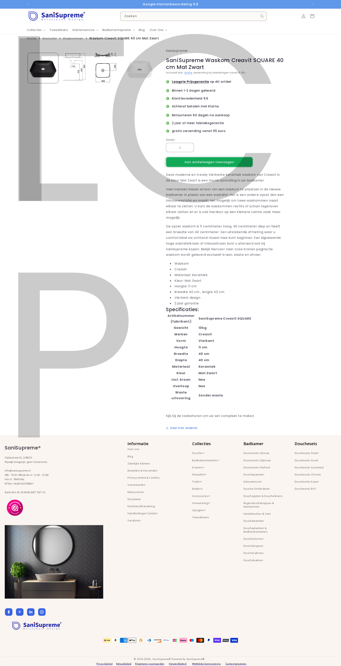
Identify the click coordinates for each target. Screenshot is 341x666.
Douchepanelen (254, 474)
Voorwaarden (136, 484)
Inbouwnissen (253, 481)
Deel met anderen (184, 428)
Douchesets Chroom (308, 474)
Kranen (197, 467)
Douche (197, 453)
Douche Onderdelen (257, 488)
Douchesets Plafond (257, 467)
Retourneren (135, 492)
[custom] (20, 612)
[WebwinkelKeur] (15, 507)
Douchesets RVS (305, 488)
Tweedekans (200, 517)
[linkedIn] (31, 612)
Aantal (170, 140)
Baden (196, 488)
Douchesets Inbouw (256, 453)
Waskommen (73, 38)
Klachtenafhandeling (141, 506)
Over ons (133, 449)
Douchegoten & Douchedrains (263, 496)
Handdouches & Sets (257, 513)
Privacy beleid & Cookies (143, 477)
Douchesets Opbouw (257, 460)
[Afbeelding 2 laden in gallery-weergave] (75, 68)
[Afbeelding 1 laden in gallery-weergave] (43, 68)
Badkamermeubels (204, 460)
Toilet (196, 481)
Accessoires (200, 496)
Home (31, 38)
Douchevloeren (254, 538)
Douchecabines (254, 553)
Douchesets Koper (307, 481)
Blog (130, 456)
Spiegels (197, 510)
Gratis (188, 72)
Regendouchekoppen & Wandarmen (259, 504)
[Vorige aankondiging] (27, 4)
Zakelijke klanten (138, 463)
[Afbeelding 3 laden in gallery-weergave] (107, 68)
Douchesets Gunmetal (309, 467)
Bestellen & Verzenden (142, 470)
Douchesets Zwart (307, 453)
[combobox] (193, 16)
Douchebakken (253, 560)
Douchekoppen (253, 546)
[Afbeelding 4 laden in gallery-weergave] (140, 68)
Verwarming (200, 503)
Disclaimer (134, 499)
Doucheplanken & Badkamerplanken (256, 529)
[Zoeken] (262, 16)
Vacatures (134, 520)
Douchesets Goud (306, 460)
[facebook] (9, 612)
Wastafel (49, 38)
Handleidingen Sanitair (142, 513)
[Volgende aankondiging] (313, 4)
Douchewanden (254, 521)
